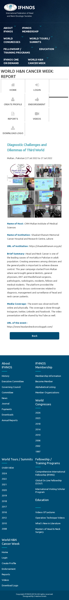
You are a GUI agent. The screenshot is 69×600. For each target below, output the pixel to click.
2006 (37, 440)
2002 (37, 446)
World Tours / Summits (40, 40)
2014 (37, 429)
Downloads (7, 414)
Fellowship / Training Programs (17, 51)
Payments (7, 409)
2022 (4, 479)
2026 (37, 412)
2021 (4, 484)
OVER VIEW (8, 467)
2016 (4, 512)
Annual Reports (10, 420)
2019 (4, 495)
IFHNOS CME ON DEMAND (11, 61)
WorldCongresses (12, 40)
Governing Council (11, 387)
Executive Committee (13, 381)
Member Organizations (47, 392)
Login (4, 557)
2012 (4, 517)
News (4, 398)
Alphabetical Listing (45, 387)
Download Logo (10, 585)
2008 (4, 529)
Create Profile (9, 563)
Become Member (44, 381)
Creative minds (40, 596)
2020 (4, 490)
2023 (37, 418)
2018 (37, 424)
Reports (6, 574)
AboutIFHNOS (8, 30)
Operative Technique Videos (50, 517)
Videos (5, 580)
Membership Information (48, 376)
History (5, 376)
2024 (4, 473)
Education (46, 49)
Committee (7, 392)
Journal (5, 403)
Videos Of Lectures (45, 512)
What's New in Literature (48, 523)
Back (34, 336)
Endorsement (9, 569)
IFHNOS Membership (30, 30)
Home (5, 552)
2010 (37, 435)
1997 (37, 451)
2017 (4, 506)
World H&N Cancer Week (36, 61)
